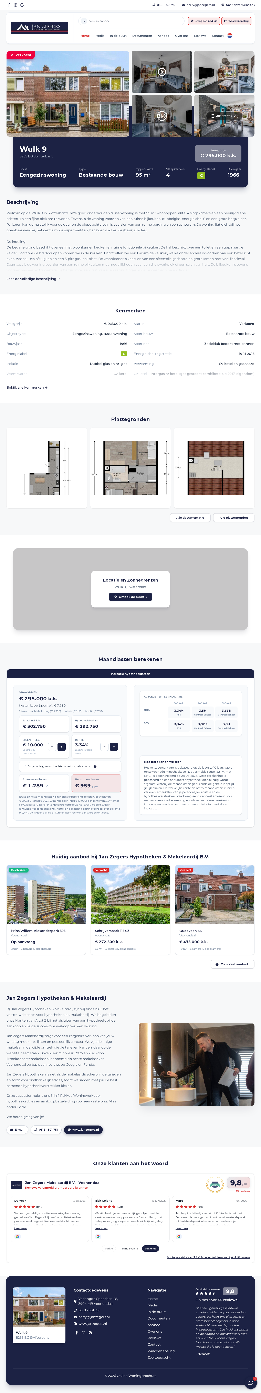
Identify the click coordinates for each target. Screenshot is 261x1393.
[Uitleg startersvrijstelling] (95, 766)
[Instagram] (15, 5)
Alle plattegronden (234, 517)
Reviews (200, 36)
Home (85, 36)
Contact (218, 36)
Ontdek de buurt (133, 597)
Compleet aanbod (234, 964)
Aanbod (163, 36)
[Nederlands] (230, 35)
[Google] (22, 5)
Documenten (142, 36)
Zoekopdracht (159, 1358)
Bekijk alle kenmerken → (27, 387)
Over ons (181, 36)
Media (99, 36)
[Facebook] (9, 5)
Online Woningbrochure (137, 1376)
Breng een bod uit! (206, 20)
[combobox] (131, 21)
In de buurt (118, 36)
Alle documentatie (190, 517)
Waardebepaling (238, 20)
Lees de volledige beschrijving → (33, 279)
